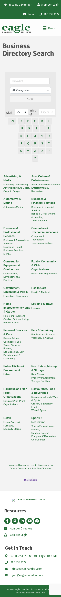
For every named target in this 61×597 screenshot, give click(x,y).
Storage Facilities (40, 381)
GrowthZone (39, 592)
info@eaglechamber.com (26, 568)
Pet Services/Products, (43, 334)
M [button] (35, 136)
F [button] (22, 128)
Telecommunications (42, 243)
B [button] (28, 121)
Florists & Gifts (11, 322)
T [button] (49, 143)
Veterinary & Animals (42, 338)
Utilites (7, 374)
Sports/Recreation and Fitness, (43, 428)
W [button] (35, 150)
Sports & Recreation (38, 420)
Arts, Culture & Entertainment (40, 178)
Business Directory (18, 465)
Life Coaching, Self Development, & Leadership (13, 355)
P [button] (21, 143)
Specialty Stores (12, 429)
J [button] (48, 128)
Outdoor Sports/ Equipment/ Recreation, (44, 435)
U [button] (21, 150)
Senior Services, (12, 345)
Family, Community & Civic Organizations (43, 265)
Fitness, (7, 348)
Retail (7, 418)
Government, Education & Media (15, 289)
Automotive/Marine (13, 207)
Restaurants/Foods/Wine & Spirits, (44, 399)
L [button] (28, 136)
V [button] (28, 150)
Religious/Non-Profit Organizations (14, 403)
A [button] (21, 121)
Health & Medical (40, 292)
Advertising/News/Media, (16, 188)
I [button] (42, 128)
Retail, (34, 273)
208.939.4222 (18, 562)
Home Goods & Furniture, (11, 424)
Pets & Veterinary (42, 330)
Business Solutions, (13, 250)
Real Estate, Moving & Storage (44, 368)
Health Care (38, 287)
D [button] (42, 121)
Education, (9, 296)
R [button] (35, 143)
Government (22, 296)
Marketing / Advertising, (15, 184)
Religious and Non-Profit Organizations (15, 392)
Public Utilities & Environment (13, 368)
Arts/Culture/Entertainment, (45, 184)
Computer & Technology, (37, 238)
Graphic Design (11, 191)
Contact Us (23, 468)
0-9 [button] (12, 121)
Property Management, (43, 378)
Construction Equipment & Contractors (11, 265)
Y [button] (49, 150)
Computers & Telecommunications (44, 230)
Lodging (35, 308)
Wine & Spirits (38, 410)
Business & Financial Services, (42, 209)
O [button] (49, 136)
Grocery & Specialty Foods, (42, 405)
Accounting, (37, 217)
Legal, (19, 247)
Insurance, (9, 247)
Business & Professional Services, (16, 242)
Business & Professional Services (11, 232)
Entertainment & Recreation (40, 190)
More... (7, 254)
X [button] (42, 150)
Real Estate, (37, 374)
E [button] (49, 121)
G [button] (29, 128)
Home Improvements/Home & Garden (16, 307)
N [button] (42, 136)
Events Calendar (39, 465)
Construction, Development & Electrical (11, 277)
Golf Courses (38, 439)
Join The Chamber (42, 468)
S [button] (42, 143)
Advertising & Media (12, 178)
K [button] (21, 136)
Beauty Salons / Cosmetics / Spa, (12, 340)
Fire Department (48, 273)
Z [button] (35, 158)
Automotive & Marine (12, 200)
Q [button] (28, 143)
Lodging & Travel (42, 303)
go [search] (32, 98)
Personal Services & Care (15, 332)
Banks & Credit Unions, (43, 213)
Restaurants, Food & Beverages (43, 390)
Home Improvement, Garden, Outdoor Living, (16, 318)
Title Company (39, 220)
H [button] (36, 128)
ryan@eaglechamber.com (27, 575)
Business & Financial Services (43, 200)
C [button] (35, 121)
